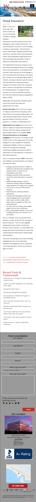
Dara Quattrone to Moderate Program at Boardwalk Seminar (16, 297)
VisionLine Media (29, 497)
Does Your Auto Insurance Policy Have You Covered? (17, 302)
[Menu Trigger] (32, 5)
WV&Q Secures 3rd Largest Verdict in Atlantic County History (17, 279)
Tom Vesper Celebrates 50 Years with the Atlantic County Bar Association (16, 313)
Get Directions (18, 486)
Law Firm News (21, 257)
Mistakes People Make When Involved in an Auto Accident (17, 307)
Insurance (12, 257)
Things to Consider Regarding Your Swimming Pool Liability (17, 284)
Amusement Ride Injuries (11, 289)
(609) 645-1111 (30, 2)
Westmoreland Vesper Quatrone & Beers (16, 260)
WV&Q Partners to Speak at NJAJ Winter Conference (16, 323)
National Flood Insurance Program (17, 262)
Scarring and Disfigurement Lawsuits (15, 292)
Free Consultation (16, 2)
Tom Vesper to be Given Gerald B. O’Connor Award (17, 318)
